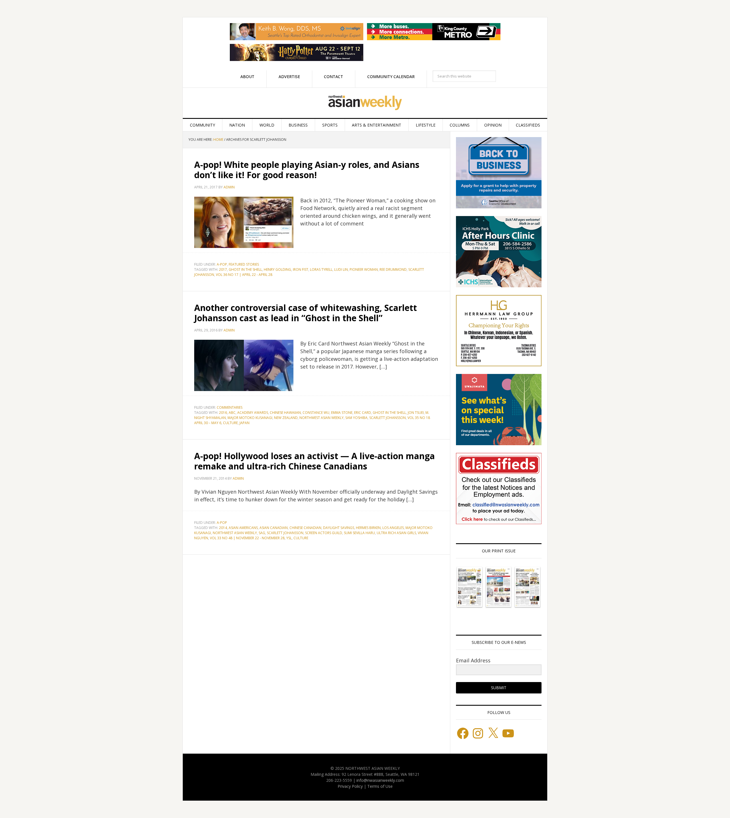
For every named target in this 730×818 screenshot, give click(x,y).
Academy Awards (252, 412)
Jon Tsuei (416, 412)
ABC (232, 412)
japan (245, 422)
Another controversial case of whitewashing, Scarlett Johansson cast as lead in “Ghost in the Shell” (305, 313)
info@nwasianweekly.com (380, 780)
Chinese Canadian (305, 527)
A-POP (222, 264)
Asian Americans (243, 527)
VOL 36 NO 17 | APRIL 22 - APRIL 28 (244, 274)
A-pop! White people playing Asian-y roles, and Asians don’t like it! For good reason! (306, 170)
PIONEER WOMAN (364, 269)
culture (230, 422)
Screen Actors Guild (323, 532)
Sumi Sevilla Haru (359, 532)
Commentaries (229, 407)
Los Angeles (393, 527)
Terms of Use (380, 786)
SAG (262, 532)
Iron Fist (300, 269)
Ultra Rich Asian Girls (396, 532)
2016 (223, 412)
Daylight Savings (338, 527)
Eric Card (362, 412)
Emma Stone (341, 412)
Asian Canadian (273, 527)
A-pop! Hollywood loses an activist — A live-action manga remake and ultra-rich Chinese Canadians (314, 461)
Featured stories (244, 264)
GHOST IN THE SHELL (245, 269)
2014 (223, 527)
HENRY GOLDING (277, 269)
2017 (223, 269)
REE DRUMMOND (393, 269)
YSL (289, 538)
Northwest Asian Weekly (365, 103)
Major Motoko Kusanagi (250, 417)
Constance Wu (316, 412)
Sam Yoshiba (356, 417)
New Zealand (286, 417)
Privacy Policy (350, 786)
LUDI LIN (341, 269)
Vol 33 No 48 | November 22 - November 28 (247, 538)
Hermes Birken (368, 527)
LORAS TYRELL (321, 269)
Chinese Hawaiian (285, 412)
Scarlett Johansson (387, 417)
